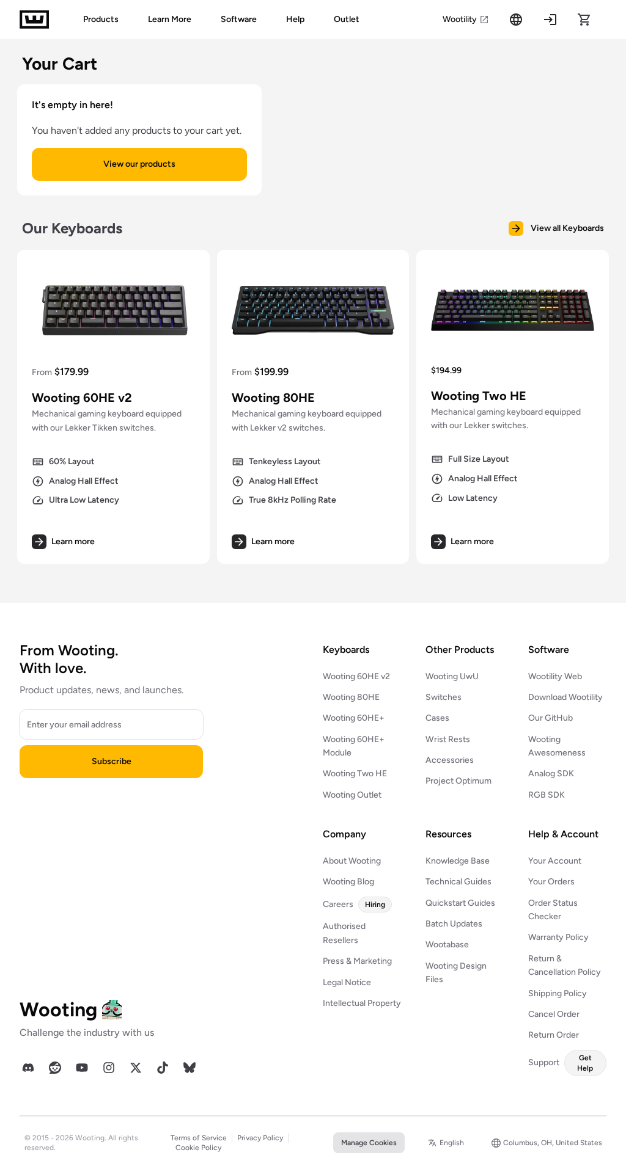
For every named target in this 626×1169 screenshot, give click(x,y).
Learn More (169, 19)
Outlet (346, 19)
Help (295, 19)
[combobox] (446, 1143)
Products (101, 19)
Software (239, 19)
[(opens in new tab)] (28, 1067)
